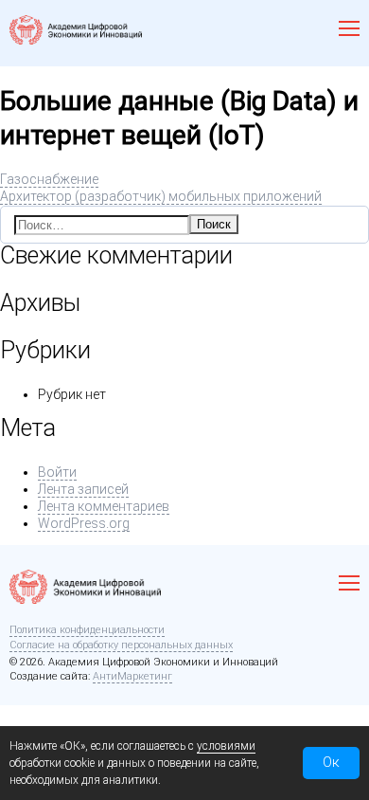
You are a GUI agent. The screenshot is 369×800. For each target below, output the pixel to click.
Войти (57, 472)
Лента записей (83, 489)
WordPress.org (84, 523)
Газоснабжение (49, 179)
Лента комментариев (103, 506)
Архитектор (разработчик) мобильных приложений (161, 196)
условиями (226, 746)
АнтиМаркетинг (132, 676)
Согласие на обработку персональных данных (121, 645)
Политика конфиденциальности (87, 630)
